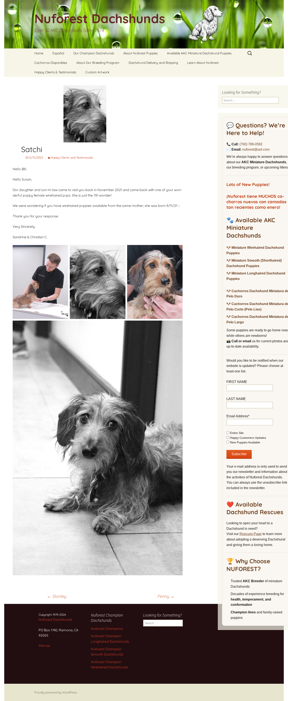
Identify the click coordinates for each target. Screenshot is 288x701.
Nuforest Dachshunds (55, 619)
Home (38, 53)
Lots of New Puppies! (247, 184)
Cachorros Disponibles (50, 63)
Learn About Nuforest (203, 63)
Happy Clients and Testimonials (72, 157)
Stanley (56, 596)
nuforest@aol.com (255, 149)
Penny (165, 596)
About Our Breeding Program (97, 63)
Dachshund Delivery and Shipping (153, 63)
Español (58, 53)
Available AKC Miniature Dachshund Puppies (199, 53)
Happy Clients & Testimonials (55, 72)
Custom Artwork (97, 72)
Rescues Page (251, 534)
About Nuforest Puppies (140, 53)
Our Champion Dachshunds (93, 53)
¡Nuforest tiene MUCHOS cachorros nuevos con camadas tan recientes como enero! (256, 202)
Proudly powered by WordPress (55, 692)
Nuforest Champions (107, 628)
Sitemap (44, 645)
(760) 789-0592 (251, 144)
